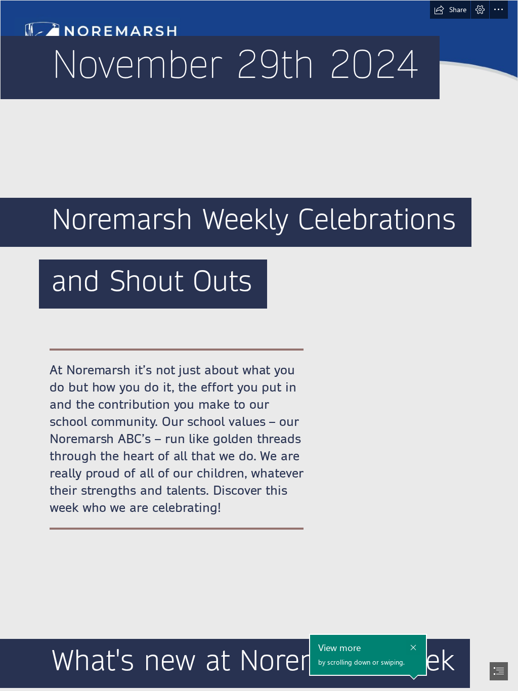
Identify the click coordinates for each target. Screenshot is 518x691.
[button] (450, 10)
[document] (259, 345)
